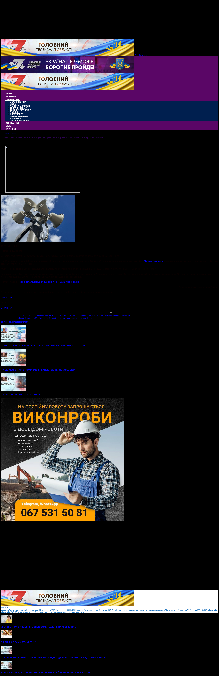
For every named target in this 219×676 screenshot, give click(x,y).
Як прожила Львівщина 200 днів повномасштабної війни (48, 281)
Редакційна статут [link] (79, 612)
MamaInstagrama (19, 116)
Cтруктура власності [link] (25, 612)
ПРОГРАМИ (12, 99)
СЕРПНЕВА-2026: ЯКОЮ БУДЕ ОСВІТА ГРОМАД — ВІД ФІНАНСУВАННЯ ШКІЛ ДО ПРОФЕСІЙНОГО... (55, 657)
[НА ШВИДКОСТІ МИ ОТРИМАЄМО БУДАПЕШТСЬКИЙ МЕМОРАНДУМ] (13, 366)
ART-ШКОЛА (15, 118)
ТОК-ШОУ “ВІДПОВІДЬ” (20, 110)
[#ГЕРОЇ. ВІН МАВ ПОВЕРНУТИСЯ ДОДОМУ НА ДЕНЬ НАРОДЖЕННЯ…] (6, 622)
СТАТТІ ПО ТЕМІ (7, 322)
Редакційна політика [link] (61, 612)
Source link (6, 296)
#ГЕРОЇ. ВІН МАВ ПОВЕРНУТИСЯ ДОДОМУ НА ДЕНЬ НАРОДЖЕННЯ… (39, 627)
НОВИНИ (11, 96)
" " (108, 312)
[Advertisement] (69, 555)
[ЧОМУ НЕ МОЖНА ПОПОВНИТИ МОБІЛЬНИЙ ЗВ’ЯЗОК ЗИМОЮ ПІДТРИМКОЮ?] (13, 341)
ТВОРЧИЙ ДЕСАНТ (18, 108)
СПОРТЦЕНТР (16, 114)
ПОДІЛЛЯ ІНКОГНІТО (19, 120)
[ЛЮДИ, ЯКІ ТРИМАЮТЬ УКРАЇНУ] (6, 638)
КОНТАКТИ (12, 122)
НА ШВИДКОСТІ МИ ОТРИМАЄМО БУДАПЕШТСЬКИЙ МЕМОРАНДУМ (38, 370)
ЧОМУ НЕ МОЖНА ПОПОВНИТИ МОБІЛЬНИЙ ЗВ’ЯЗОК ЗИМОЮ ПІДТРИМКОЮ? (43, 345)
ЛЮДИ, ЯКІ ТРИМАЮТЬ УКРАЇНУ (18, 642)
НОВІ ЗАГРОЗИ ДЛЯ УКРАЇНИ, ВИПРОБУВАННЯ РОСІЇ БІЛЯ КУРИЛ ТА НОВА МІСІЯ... (46, 672)
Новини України (10, 133)
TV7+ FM (10, 128)
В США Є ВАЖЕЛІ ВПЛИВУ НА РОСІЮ (21, 394)
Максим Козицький (153, 260)
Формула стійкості (20, 106)
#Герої (13, 104)
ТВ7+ (8, 93)
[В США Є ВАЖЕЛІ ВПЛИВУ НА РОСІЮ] (13, 390)
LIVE (8, 125)
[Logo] (67, 72)
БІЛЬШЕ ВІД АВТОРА (20, 322)
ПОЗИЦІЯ (14, 112)
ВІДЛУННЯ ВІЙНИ (18, 102)
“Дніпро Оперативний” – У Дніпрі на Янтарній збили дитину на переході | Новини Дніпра (55, 318)
